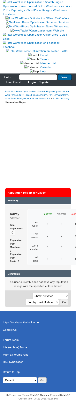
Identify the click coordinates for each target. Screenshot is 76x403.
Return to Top (11, 371)
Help (43, 71)
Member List (48, 63)
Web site (58, 30)
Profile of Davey (60, 98)
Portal (44, 55)
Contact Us (10, 329)
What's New (61, 26)
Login (32, 82)
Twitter (64, 50)
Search (44, 59)
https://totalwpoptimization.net (21, 322)
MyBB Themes (41, 395)
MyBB (67, 395)
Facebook (9, 46)
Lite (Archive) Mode (15, 347)
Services (63, 22)
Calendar (46, 67)
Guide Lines (35, 36)
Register (44, 82)
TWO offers (62, 18)
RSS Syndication (13, 361)
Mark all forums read (15, 354)
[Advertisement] (38, 144)
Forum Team (11, 339)
